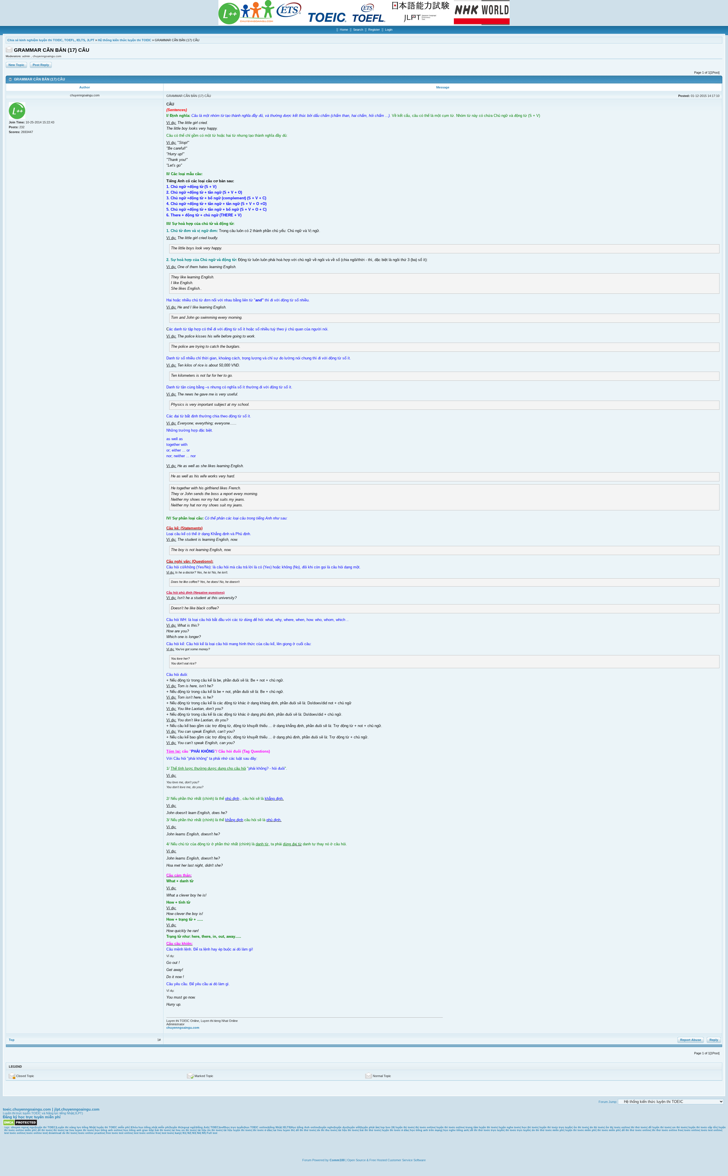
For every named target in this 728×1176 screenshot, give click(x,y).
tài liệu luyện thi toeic (238, 1130)
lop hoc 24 (387, 1127)
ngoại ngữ (189, 1127)
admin (26, 56)
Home (344, 29)
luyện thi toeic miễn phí (580, 1130)
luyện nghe (326, 1127)
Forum (306, 1160)
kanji (178, 1133)
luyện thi (175, 1127)
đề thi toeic (45, 1130)
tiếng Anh (202, 1127)
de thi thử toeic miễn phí (548, 1130)
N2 (189, 1133)
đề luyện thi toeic (659, 1127)
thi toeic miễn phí (608, 1130)
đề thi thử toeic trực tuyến (487, 1130)
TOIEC (214, 1127)
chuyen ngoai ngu (23, 1127)
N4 (198, 1133)
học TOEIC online (256, 1127)
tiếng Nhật (275, 1127)
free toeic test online (119, 1133)
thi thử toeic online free (667, 1130)
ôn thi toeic (581, 1127)
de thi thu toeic (327, 1130)
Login (388, 29)
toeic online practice (91, 1133)
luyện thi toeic (405, 1127)
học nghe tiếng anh (456, 1130)
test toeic (167, 1133)
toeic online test (36, 1133)
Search (358, 29)
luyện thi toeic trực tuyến (555, 1127)
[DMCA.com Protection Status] (20, 1125)
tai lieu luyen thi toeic (79, 1130)
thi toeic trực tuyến (518, 1130)
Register (374, 29)
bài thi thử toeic (370, 1130)
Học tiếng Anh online (305, 1127)
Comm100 (337, 1160)
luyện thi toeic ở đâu (395, 1130)
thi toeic (58, 1130)
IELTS (286, 1127)
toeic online (692, 1130)
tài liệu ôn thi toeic (210, 1130)
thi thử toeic (639, 1127)
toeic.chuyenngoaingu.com (27, 1109)
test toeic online (14, 1133)
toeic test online (711, 1130)
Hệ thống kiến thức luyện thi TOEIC (124, 40)
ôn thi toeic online (618, 1127)
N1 (184, 1133)
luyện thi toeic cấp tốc (702, 1127)
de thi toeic (597, 1127)
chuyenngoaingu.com (47, 56)
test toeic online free (147, 1133)
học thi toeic (530, 1127)
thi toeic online (425, 1127)
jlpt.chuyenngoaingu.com (77, 1109)
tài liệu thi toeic (348, 1130)
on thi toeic (679, 1127)
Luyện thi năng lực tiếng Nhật (75, 1127)
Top (12, 1040)
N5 (203, 1133)
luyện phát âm (370, 1127)
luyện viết (354, 1127)
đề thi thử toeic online (636, 1130)
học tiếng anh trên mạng (426, 1130)
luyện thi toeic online (450, 1127)
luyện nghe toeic (509, 1127)
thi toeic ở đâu (262, 1130)
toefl (222, 1127)
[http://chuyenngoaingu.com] (364, 24)
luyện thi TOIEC (45, 1127)
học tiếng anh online (108, 1130)
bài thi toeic (162, 1130)
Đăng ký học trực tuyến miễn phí (32, 1117)
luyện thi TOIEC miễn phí (113, 1127)
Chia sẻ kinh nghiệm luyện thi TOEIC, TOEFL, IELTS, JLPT (50, 40)
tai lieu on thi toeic (184, 1130)
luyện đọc (340, 1127)
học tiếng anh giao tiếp (138, 1130)
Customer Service (400, 1160)
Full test (212, 1133)
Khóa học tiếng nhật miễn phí (150, 1127)
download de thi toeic (63, 1133)
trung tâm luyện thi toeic (481, 1127)
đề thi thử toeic (306, 1130)
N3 (194, 1133)
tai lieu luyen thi (283, 1130)
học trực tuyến (234, 1127)
